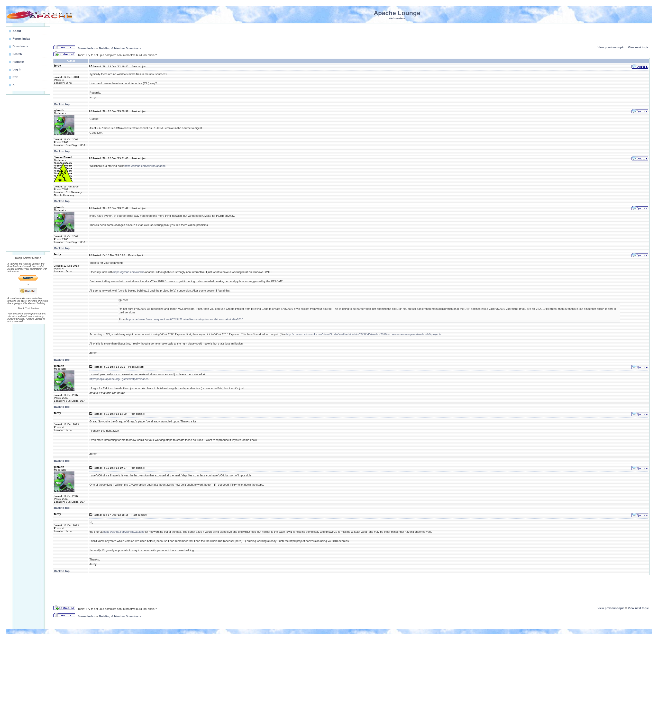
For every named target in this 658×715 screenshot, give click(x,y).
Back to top (62, 104)
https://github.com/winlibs (128, 272)
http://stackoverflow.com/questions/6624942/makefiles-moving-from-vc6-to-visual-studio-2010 (184, 319)
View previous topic (611, 47)
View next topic (638, 47)
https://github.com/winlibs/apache (145, 165)
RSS (15, 77)
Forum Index (86, 48)
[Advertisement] (28, 173)
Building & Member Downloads (120, 48)
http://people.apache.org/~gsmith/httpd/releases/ (119, 379)
